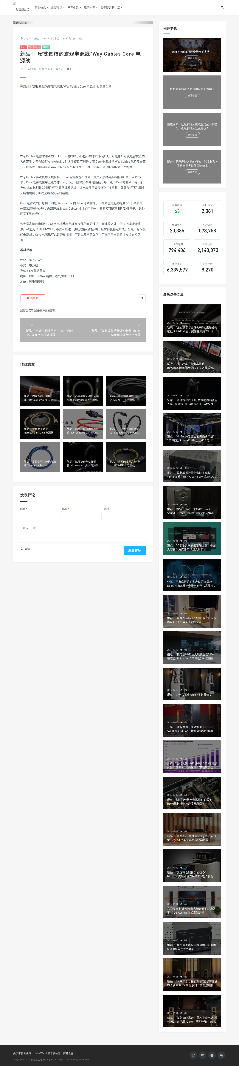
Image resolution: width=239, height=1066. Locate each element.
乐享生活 (73, 7)
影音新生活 (36, 1059)
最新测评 (56, 7)
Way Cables (34, 47)
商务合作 (68, 1053)
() (34, 298)
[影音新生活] (21, 7)
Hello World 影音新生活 (47, 1053)
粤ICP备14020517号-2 (53, 1059)
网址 (106, 508)
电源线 (46, 47)
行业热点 (40, 7)
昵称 (23, 509)
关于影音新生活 (110, 7)
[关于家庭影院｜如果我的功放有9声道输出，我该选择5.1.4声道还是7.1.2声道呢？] (44, 310)
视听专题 (89, 7)
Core (23, 47)
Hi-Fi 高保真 (30, 69)
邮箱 (65, 509)
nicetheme (83, 1059)
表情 (27, 548)
